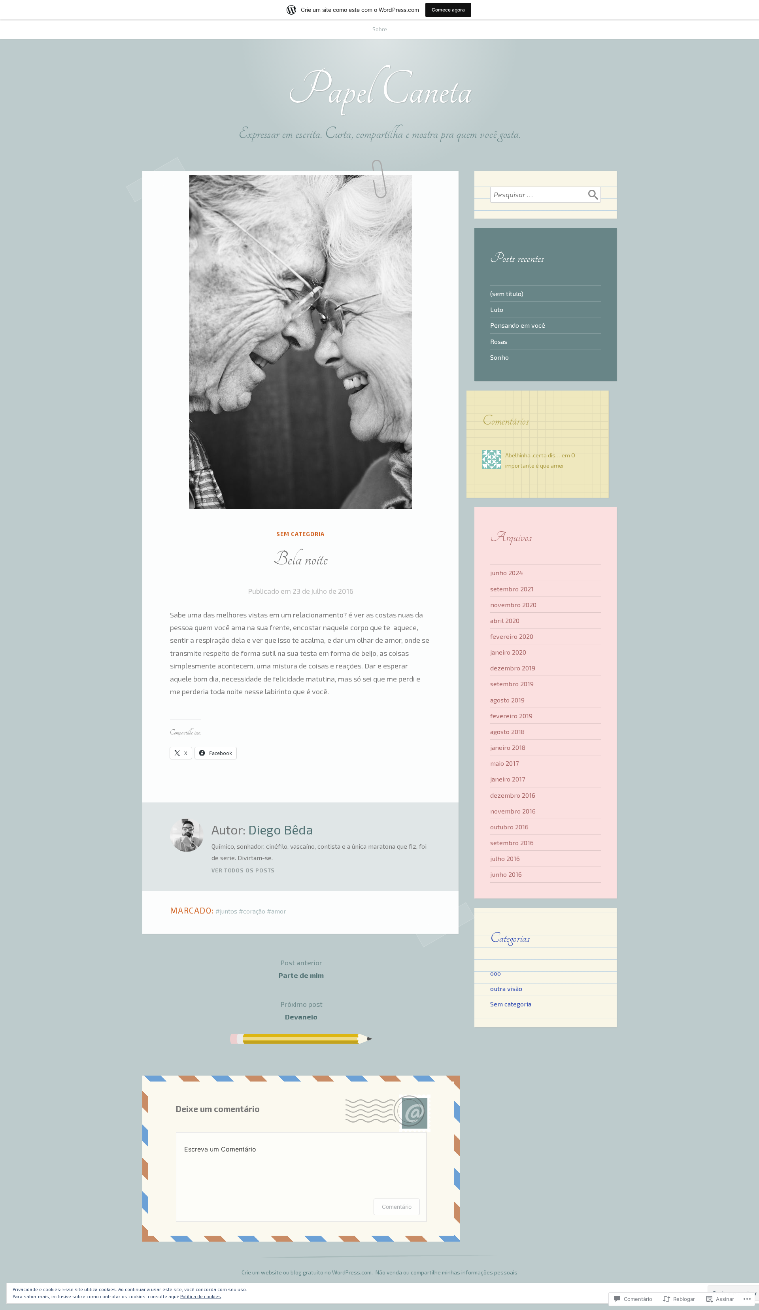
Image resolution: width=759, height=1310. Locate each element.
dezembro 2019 (512, 668)
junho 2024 (506, 572)
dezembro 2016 (512, 795)
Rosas (498, 341)
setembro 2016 (512, 842)
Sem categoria (300, 533)
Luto (496, 309)
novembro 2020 (513, 604)
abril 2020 (504, 620)
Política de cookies (200, 1296)
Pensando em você (517, 325)
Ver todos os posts (243, 870)
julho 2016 (505, 858)
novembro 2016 (513, 811)
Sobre (379, 29)
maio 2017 (504, 763)
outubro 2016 (509, 827)
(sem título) (506, 293)
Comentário (397, 1206)
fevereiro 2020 (511, 636)
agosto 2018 (507, 731)
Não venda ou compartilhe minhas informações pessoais (446, 1272)
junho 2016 (506, 874)
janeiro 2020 (508, 652)
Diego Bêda (280, 829)
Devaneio (301, 1010)
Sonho (499, 357)
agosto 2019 (507, 700)
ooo (495, 973)
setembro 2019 (512, 683)
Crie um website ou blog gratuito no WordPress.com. (307, 1272)
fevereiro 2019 (511, 715)
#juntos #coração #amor (250, 911)
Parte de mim (301, 969)
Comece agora (448, 10)
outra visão (506, 988)
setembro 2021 (512, 589)
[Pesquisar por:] (545, 194)
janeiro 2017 (507, 779)
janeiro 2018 (507, 747)
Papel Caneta (379, 90)
